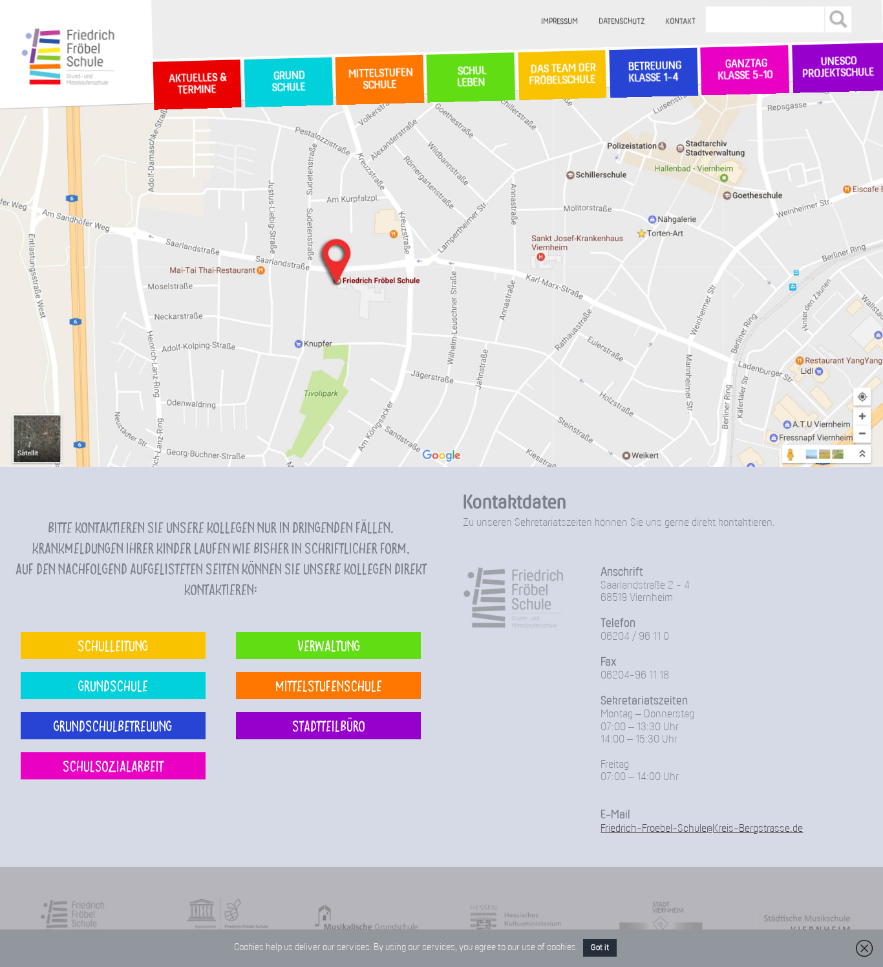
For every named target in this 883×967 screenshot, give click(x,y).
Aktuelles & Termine (197, 84)
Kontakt (680, 21)
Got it (600, 948)
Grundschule (113, 685)
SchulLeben (470, 77)
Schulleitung (113, 645)
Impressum (559, 21)
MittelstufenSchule (379, 79)
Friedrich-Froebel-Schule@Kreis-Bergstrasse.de (702, 828)
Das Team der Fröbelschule (562, 75)
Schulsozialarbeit (113, 765)
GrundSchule (288, 82)
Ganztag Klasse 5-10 (745, 70)
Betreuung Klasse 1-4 (653, 72)
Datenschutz (621, 21)
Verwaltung (328, 645)
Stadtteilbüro (328, 725)
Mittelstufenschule (328, 685)
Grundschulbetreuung (113, 725)
